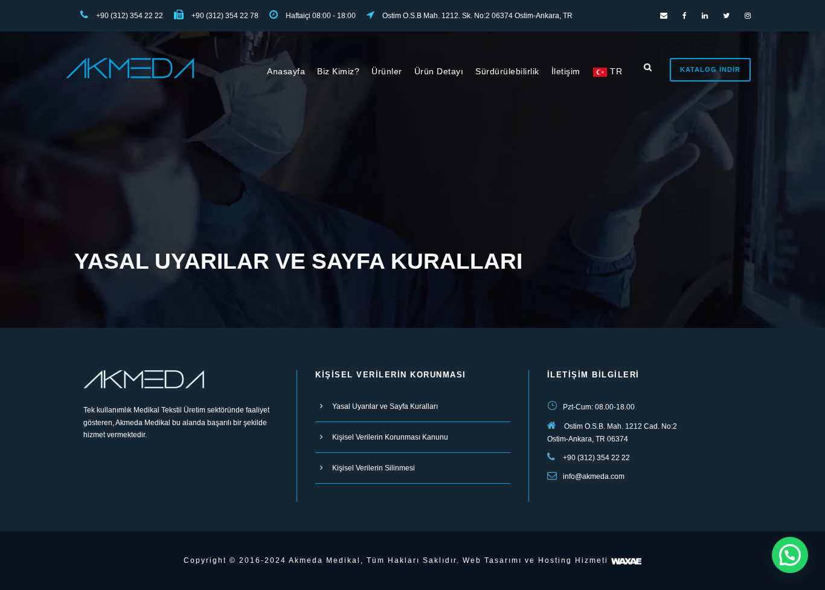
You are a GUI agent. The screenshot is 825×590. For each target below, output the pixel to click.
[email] (663, 15)
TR (615, 71)
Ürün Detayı (439, 71)
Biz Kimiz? (338, 71)
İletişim (565, 71)
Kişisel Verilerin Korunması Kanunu (390, 437)
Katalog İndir (710, 69)
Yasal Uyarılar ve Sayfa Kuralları (385, 406)
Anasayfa (286, 71)
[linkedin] (705, 15)
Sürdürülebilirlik (507, 71)
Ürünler (386, 71)
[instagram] (748, 15)
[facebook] (684, 15)
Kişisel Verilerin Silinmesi (373, 468)
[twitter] (726, 15)
